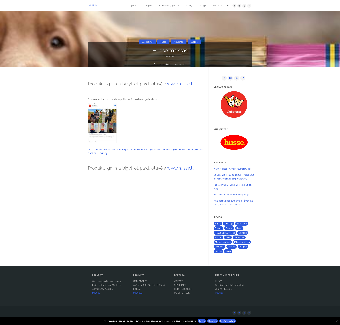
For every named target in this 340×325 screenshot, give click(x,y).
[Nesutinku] (336, 321)
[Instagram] (239, 6)
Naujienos (178, 42)
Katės (228, 237)
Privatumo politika (227, 321)
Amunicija (228, 223)
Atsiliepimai (147, 42)
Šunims (194, 42)
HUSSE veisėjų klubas (225, 233)
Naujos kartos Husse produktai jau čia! (232, 169)
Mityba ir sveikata (223, 242)
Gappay (229, 228)
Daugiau (96, 293)
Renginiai (243, 246)
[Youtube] (244, 6)
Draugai (218, 228)
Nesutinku (212, 321)
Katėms (218, 237)
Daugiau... (138, 293)
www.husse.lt (180, 83)
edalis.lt (92, 5)
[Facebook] (234, 6)
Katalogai (243, 233)
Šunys (228, 251)
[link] (228, 6)
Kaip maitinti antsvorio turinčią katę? (231, 194)
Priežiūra (231, 246)
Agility (218, 223)
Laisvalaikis (239, 237)
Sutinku (202, 321)
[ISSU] (249, 6)
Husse (163, 42)
